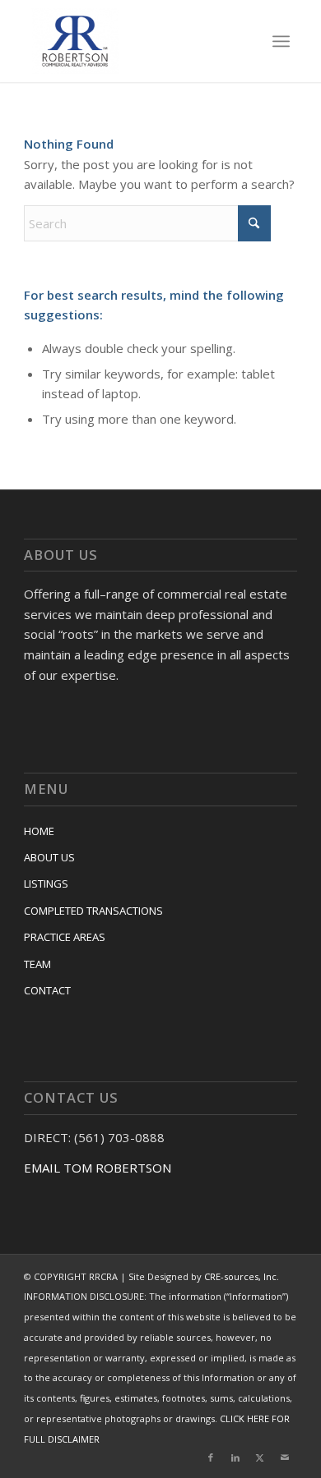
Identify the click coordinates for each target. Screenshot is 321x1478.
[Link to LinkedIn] (235, 1457)
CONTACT (47, 990)
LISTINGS (46, 883)
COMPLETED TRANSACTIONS (93, 910)
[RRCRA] (135, 41)
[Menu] (281, 41)
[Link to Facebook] (210, 1457)
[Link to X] (260, 1457)
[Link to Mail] (284, 1457)
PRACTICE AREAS (64, 936)
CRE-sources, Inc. (241, 1276)
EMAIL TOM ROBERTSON (97, 1167)
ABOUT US (49, 857)
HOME (39, 831)
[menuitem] (281, 41)
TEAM (37, 964)
